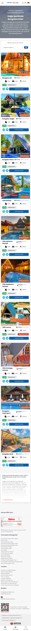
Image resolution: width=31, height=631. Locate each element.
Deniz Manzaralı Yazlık (7, 542)
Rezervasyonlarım (14, 615)
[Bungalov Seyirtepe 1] (15, 397)
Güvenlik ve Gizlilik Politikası (8, 570)
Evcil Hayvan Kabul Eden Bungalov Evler (11, 561)
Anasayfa (11, 10)
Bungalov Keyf (7, 454)
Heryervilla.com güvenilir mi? (9, 583)
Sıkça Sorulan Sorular (6, 575)
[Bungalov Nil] (15, 64)
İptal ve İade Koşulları (6, 572)
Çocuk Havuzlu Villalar (7, 553)
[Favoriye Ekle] (7, 89)
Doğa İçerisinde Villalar (7, 552)
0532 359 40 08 (5, 594)
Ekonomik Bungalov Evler (7, 563)
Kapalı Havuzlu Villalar (7, 558)
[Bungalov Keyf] (15, 440)
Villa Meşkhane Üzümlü (8, 285)
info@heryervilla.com (7, 592)
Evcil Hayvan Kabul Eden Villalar (9, 538)
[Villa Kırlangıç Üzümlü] (15, 354)
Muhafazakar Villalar (6, 547)
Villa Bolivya (6, 200)
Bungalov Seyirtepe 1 (6, 412)
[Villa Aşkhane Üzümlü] (15, 228)
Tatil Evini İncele (19, 89)
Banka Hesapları (5, 573)
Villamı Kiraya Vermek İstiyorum (9, 582)
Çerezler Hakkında (6, 578)
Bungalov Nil (7, 78)
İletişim (12, 620)
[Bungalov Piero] (15, 146)
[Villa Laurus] (15, 314)
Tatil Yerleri (5, 620)
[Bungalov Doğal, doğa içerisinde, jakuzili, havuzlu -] (15, 105)
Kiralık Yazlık (4, 540)
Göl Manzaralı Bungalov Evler (9, 560)
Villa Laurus (6, 327)
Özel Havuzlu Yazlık (6, 548)
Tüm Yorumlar (5, 577)
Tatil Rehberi (18, 10)
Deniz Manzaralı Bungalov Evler (9, 543)
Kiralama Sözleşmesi (6, 580)
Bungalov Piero (8, 160)
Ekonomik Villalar (5, 555)
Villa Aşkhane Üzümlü (7, 242)
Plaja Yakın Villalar (6, 557)
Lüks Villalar (4, 550)
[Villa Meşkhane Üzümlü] (15, 271)
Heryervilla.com (7, 512)
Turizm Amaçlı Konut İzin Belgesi (10, 585)
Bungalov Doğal (8, 119)
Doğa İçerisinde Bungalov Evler (15, 12)
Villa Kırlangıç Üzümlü (7, 369)
